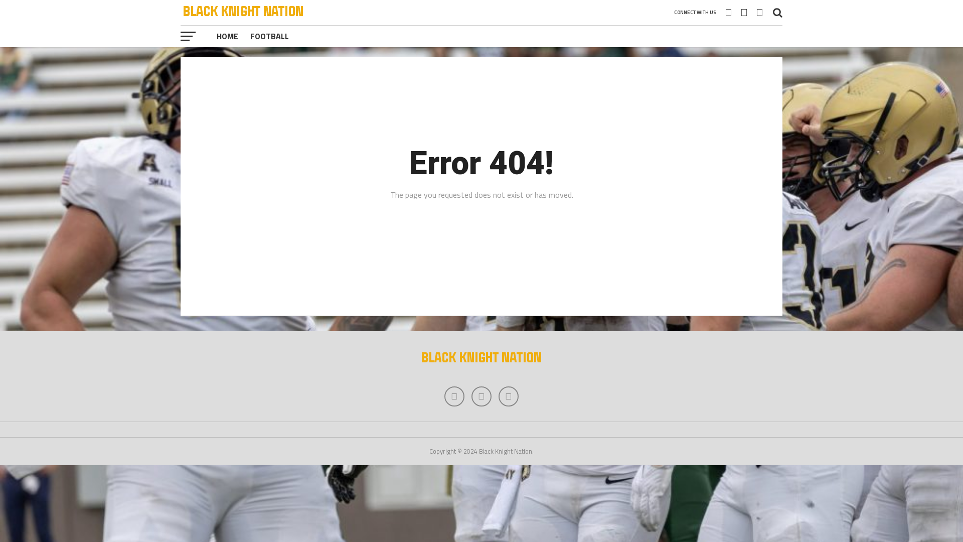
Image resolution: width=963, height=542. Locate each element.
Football (269, 36)
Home (227, 36)
